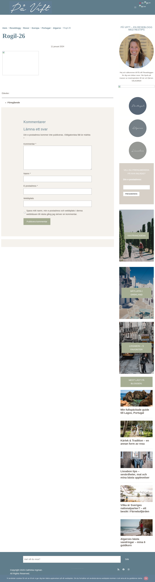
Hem (4, 28)
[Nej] (152, 578)
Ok (146, 578)
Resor (26, 28)
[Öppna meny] (135, 7)
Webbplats (28, 198)
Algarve (57, 28)
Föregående (14, 102)
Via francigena (136, 235)
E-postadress (30, 186)
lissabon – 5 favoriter (136, 348)
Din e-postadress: (132, 179)
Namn (27, 173)
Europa (35, 28)
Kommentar (29, 144)
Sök (127, 559)
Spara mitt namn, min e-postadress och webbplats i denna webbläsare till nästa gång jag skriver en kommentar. (54, 212)
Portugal (46, 28)
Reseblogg (15, 28)
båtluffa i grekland (136, 293)
